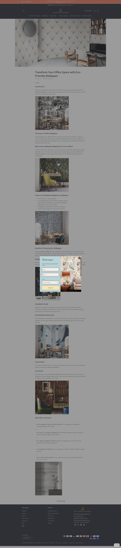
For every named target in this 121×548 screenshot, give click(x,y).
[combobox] (50, 282)
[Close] (79, 258)
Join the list (50, 287)
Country (43, 279)
